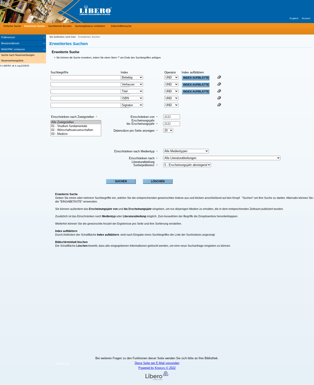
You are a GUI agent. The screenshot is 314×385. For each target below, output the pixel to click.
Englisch (294, 18)
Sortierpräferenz (143, 165)
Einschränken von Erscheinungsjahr (142, 118)
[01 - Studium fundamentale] (76, 126)
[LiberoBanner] (69, 11)
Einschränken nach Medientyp (134, 151)
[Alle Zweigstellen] (76, 122)
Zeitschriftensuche (121, 26)
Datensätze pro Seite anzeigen (134, 130)
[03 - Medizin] (76, 134)
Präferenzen (8, 37)
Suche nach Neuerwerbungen (17, 55)
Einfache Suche (12, 26)
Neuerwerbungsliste (12, 60)
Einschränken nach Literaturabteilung (141, 160)
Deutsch (306, 18)
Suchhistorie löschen (59, 26)
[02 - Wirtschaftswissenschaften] (76, 130)
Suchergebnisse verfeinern (90, 26)
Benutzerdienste (10, 43)
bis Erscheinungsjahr (140, 123)
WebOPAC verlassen (13, 49)
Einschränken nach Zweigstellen (72, 117)
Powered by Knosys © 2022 (157, 368)
